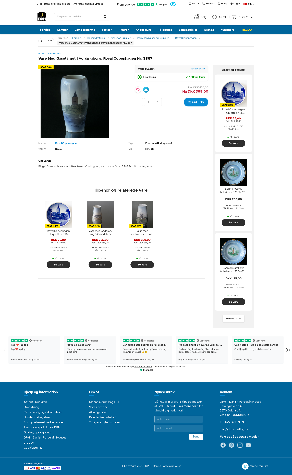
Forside (45, 29)
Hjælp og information (41, 392)
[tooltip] (58, 233)
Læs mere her (186, 406)
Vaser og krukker (121, 38)
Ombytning (31, 407)
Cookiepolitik (33, 447)
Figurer (124, 29)
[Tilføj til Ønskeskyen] (146, 90)
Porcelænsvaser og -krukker (153, 38)
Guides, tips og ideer (38, 432)
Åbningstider (98, 412)
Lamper (62, 29)
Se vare (58, 264)
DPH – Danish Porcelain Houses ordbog (45, 440)
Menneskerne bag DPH (104, 402)
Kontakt (226, 392)
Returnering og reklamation (43, 412)
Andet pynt (143, 29)
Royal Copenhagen (186, 38)
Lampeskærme (85, 29)
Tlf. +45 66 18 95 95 (233, 422)
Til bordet (165, 29)
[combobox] (82, 16)
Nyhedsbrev (164, 392)
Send (196, 436)
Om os (94, 392)
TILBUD (246, 29)
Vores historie (98, 407)
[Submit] (105, 16)
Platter (107, 29)
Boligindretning (96, 38)
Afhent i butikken (35, 402)
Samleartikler (188, 29)
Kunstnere (227, 29)
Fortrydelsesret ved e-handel (44, 422)
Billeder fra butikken (102, 417)
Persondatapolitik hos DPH (42, 427)
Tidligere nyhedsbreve (104, 422)
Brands (209, 29)
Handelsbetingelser (37, 417)
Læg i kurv (198, 102)
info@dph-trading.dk (234, 429)
